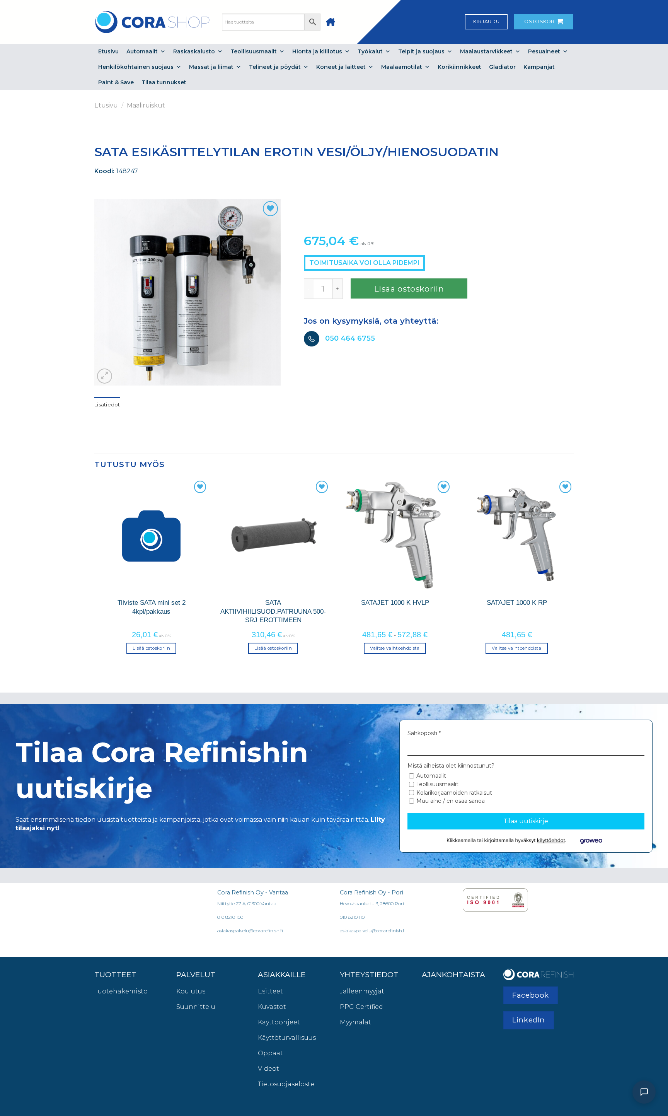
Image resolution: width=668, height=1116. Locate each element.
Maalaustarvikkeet (486, 51)
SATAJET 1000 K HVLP (395, 602)
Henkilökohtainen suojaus (136, 66)
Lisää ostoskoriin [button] (151, 648)
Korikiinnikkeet (459, 66)
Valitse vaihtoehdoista (395, 648)
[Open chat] (644, 1092)
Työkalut (370, 51)
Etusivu (108, 51)
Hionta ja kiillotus (317, 51)
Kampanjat (539, 66)
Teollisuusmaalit (253, 51)
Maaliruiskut (146, 105)
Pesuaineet (544, 51)
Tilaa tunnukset (163, 82)
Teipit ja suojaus (421, 51)
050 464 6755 (350, 338)
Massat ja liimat (211, 66)
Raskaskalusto (194, 51)
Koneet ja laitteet (341, 66)
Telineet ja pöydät (275, 66)
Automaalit (142, 51)
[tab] (107, 405)
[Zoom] (104, 376)
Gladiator (502, 66)
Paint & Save (116, 82)
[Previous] (95, 573)
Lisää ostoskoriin (409, 289)
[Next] (573, 573)
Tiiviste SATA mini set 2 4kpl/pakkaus (152, 607)
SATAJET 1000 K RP (517, 602)
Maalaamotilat (401, 66)
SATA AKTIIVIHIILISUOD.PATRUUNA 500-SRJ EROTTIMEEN (273, 611)
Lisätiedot (107, 405)
